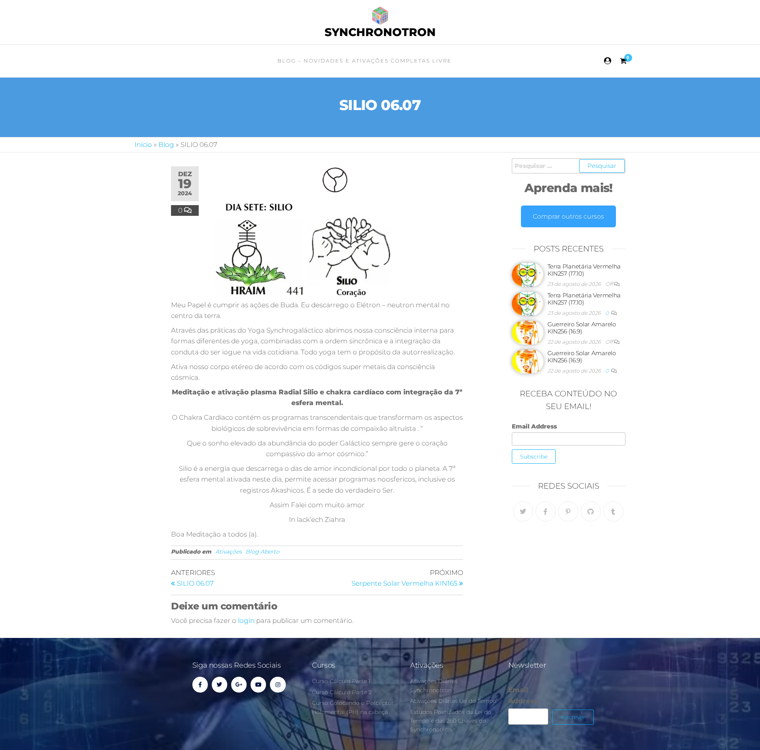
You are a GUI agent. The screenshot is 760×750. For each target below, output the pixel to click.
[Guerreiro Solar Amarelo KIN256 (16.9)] (527, 332)
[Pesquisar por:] (569, 165)
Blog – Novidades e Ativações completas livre (364, 60)
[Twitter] (523, 511)
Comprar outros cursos (568, 216)
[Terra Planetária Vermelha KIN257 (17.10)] (527, 274)
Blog (166, 144)
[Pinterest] (568, 511)
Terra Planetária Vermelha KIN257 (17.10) (584, 270)
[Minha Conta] (608, 61)
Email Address (534, 426)
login (246, 620)
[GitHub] (591, 511)
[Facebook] (546, 511)
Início (143, 144)
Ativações (228, 551)
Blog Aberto (262, 551)
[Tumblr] (613, 511)
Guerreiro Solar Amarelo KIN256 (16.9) (581, 327)
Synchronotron (380, 32)
